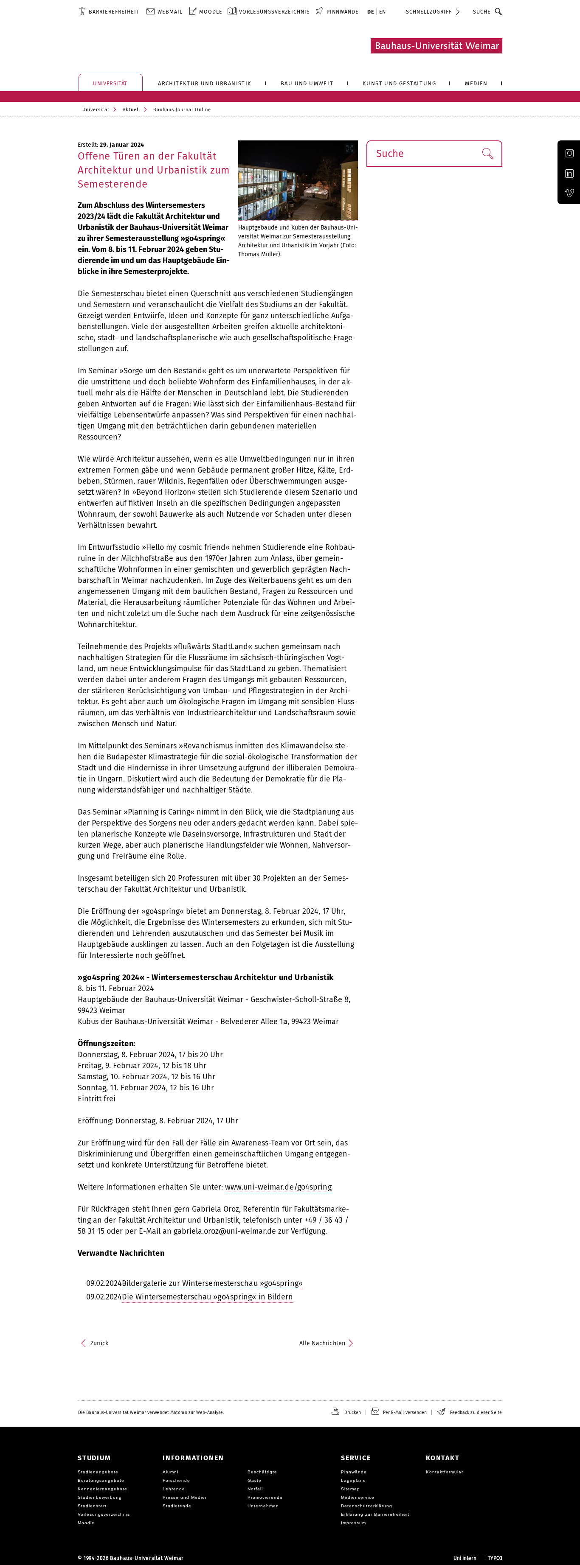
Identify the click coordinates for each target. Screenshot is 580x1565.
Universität (96, 109)
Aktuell (131, 109)
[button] (487, 153)
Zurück (99, 1343)
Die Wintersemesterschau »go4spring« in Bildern (207, 1297)
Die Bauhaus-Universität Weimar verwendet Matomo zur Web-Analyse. (151, 1412)
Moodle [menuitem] (210, 11)
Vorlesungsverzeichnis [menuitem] (274, 11)
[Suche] (498, 11)
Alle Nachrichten (322, 1343)
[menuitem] (109, 11)
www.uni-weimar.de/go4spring (278, 1187)
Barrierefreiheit (114, 11)
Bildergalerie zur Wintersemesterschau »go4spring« (212, 1283)
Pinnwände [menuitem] (343, 11)
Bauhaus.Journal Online (182, 109)
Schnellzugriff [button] (429, 11)
